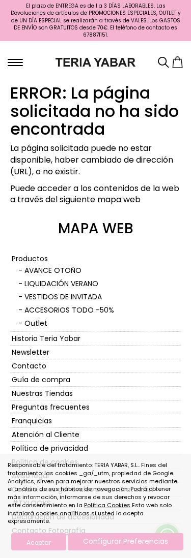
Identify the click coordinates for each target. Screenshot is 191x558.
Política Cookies (107, 505)
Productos (30, 259)
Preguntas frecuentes (51, 407)
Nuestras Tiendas (42, 393)
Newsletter (30, 352)
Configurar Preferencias (125, 541)
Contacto (29, 366)
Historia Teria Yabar (46, 338)
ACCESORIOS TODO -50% (69, 310)
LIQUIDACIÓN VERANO (61, 283)
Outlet (35, 323)
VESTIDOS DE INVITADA (63, 297)
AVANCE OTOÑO (52, 270)
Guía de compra (41, 380)
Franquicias (32, 421)
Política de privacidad (50, 448)
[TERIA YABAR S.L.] (95, 61)
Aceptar (38, 542)
